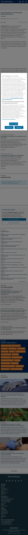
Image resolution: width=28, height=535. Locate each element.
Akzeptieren (19, 127)
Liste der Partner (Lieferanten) (8, 119)
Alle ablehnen (9, 127)
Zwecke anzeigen (13, 124)
